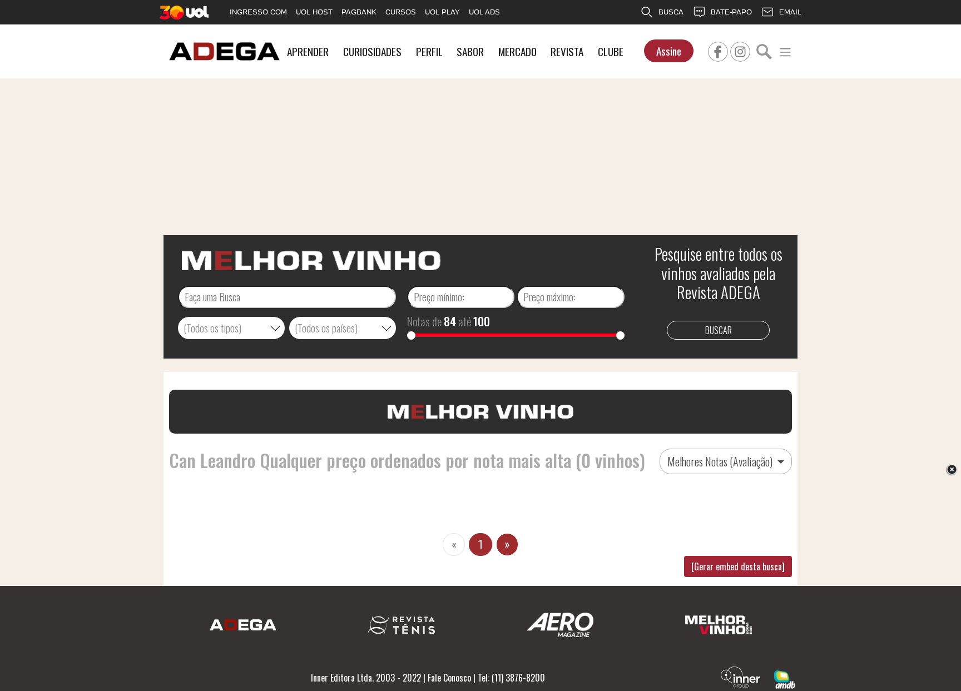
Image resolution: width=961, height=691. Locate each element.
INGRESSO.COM (258, 12)
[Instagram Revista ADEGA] (740, 50)
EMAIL (790, 12)
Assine (668, 51)
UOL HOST (314, 12)
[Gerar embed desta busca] (738, 566)
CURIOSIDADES (372, 51)
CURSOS (400, 12)
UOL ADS (484, 12)
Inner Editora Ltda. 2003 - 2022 (366, 677)
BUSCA (670, 12)
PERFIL (429, 51)
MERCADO (517, 51)
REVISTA (567, 51)
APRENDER (308, 51)
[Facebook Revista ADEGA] (718, 50)
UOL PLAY (442, 12)
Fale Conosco (449, 677)
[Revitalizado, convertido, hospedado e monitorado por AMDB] (784, 678)
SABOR (470, 51)
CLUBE (610, 51)
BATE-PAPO (731, 12)
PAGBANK (359, 12)
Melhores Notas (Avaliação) (721, 461)
